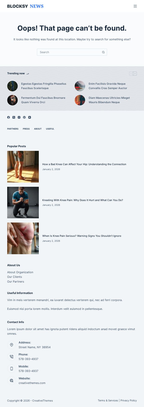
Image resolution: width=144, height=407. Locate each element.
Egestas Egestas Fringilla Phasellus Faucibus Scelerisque (43, 86)
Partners (12, 128)
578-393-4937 (28, 359)
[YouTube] (29, 117)
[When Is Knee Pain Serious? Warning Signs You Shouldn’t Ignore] (23, 238)
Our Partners (15, 281)
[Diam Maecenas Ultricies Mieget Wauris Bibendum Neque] (80, 100)
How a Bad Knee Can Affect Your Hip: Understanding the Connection (84, 164)
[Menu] (135, 6)
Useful (50, 128)
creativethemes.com (32, 383)
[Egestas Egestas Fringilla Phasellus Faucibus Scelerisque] (12, 86)
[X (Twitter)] (13, 117)
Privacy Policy (128, 400)
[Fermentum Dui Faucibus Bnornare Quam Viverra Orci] (12, 100)
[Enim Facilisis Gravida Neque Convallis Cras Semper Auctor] (80, 86)
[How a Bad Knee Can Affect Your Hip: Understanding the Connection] (23, 167)
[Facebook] (8, 117)
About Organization (20, 272)
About (38, 128)
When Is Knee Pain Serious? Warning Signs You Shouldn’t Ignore (81, 235)
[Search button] (103, 52)
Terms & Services (108, 400)
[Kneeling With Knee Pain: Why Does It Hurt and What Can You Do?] (23, 202)
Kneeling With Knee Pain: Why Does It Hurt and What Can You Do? (82, 200)
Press (26, 128)
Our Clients (14, 276)
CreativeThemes (42, 400)
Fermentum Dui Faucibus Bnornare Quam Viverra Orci (43, 100)
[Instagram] (19, 117)
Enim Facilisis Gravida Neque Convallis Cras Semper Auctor (108, 86)
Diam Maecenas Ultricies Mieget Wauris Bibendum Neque (109, 100)
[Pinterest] (24, 117)
